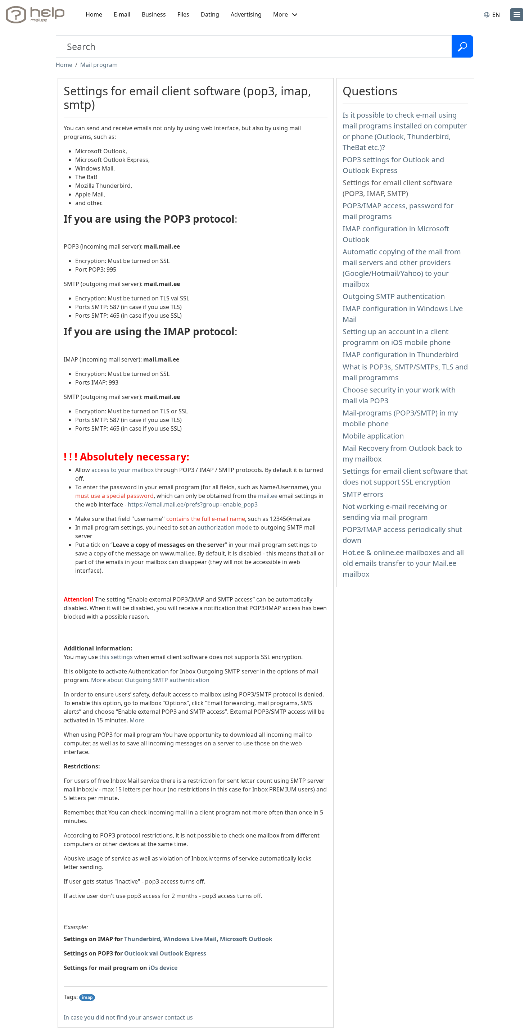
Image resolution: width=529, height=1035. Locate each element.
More (137, 720)
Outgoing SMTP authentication (394, 296)
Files (183, 14)
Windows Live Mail (190, 939)
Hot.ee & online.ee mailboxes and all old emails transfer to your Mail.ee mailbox (403, 563)
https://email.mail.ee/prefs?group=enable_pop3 (193, 504)
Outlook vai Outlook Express (165, 953)
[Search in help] (462, 46)
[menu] (516, 14)
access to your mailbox (122, 470)
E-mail (122, 14)
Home (94, 14)
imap (87, 997)
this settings (116, 657)
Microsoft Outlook (246, 939)
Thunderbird (142, 939)
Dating (210, 14)
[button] (285, 15)
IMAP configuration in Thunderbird (400, 354)
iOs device (163, 968)
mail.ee (267, 496)
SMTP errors (363, 494)
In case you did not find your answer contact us (128, 1017)
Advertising (246, 14)
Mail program (99, 65)
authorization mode (225, 527)
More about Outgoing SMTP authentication (150, 680)
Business (154, 14)
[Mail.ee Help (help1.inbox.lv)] (38, 15)
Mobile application (373, 436)
